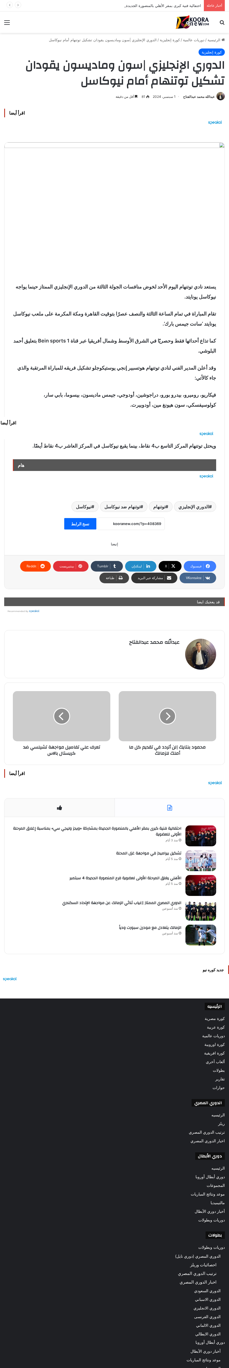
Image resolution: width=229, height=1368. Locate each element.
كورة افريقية (214, 1053)
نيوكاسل (83, 506)
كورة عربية (216, 1027)
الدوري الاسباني (208, 1299)
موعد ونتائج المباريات (208, 1194)
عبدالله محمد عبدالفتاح (199, 96)
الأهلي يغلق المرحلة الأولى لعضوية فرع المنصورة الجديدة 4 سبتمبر (125, 878)
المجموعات (216, 1185)
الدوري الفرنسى (207, 1316)
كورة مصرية (215, 1018)
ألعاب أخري (215, 1062)
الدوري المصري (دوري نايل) (198, 1256)
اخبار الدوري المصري (207, 1141)
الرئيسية (214, 40)
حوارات (219, 1087)
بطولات (219, 1070)
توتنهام (159, 506)
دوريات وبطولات (211, 1220)
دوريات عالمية (193, 40)
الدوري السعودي (207, 1290)
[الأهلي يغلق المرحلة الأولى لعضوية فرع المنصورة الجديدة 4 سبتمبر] (200, 885)
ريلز (221, 1123)
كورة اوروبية (214, 1044)
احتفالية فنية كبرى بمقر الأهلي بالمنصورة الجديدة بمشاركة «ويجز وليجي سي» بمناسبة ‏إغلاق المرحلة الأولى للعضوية (112, 5)
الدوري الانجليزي (207, 1308)
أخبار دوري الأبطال (210, 1211)
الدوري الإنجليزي (193, 506)
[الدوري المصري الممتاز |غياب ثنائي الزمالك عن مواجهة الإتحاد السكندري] (200, 910)
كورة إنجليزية (170, 40)
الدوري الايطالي (208, 1333)
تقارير (220, 1079)
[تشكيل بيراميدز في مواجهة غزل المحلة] (200, 860)
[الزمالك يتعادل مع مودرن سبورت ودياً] (200, 935)
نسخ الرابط (80, 523)
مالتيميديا (218, 1203)
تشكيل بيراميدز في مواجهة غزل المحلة (148, 853)
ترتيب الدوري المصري (207, 1132)
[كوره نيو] (192, 22)
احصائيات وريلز (203, 1264)
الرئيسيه (218, 1115)
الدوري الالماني (208, 1325)
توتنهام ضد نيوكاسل (122, 506)
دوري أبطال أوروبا (210, 1177)
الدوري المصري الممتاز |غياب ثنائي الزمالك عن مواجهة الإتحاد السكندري (121, 903)
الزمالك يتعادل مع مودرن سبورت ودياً (150, 927)
